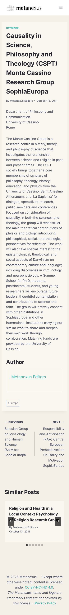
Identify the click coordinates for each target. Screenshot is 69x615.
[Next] (58, 521)
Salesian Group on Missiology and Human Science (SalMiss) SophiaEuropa (16, 439)
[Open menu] (60, 8)
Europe (13, 403)
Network (12, 28)
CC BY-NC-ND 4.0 (39, 587)
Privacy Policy (45, 603)
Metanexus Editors (21, 100)
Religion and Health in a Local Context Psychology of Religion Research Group (34, 514)
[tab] (27, 545)
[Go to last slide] (11, 521)
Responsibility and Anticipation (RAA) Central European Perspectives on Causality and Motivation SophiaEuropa (51, 444)
